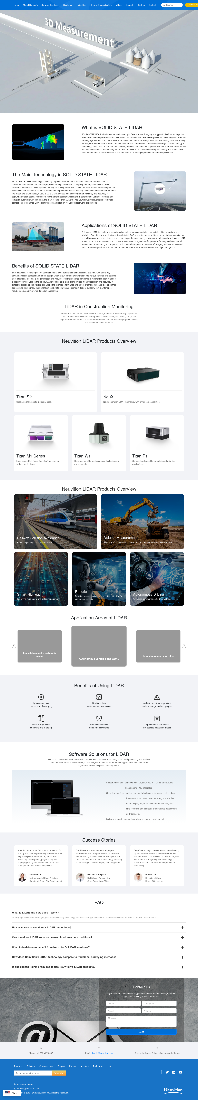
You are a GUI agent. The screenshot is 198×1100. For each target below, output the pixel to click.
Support (61, 1066)
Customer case (46, 1066)
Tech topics (98, 1066)
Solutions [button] (67, 4)
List (109, 1066)
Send (141, 1031)
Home (16, 4)
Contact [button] (152, 4)
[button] (14, 646)
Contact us (193, 4)
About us (84, 1066)
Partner (141, 4)
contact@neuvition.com (28, 1088)
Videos (119, 4)
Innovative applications (101, 4)
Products (18, 1066)
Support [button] (129, 4)
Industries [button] (81, 4)
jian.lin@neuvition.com (102, 1053)
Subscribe (59, 1073)
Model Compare (30, 4)
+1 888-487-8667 (25, 1084)
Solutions (31, 1066)
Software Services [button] (49, 4)
